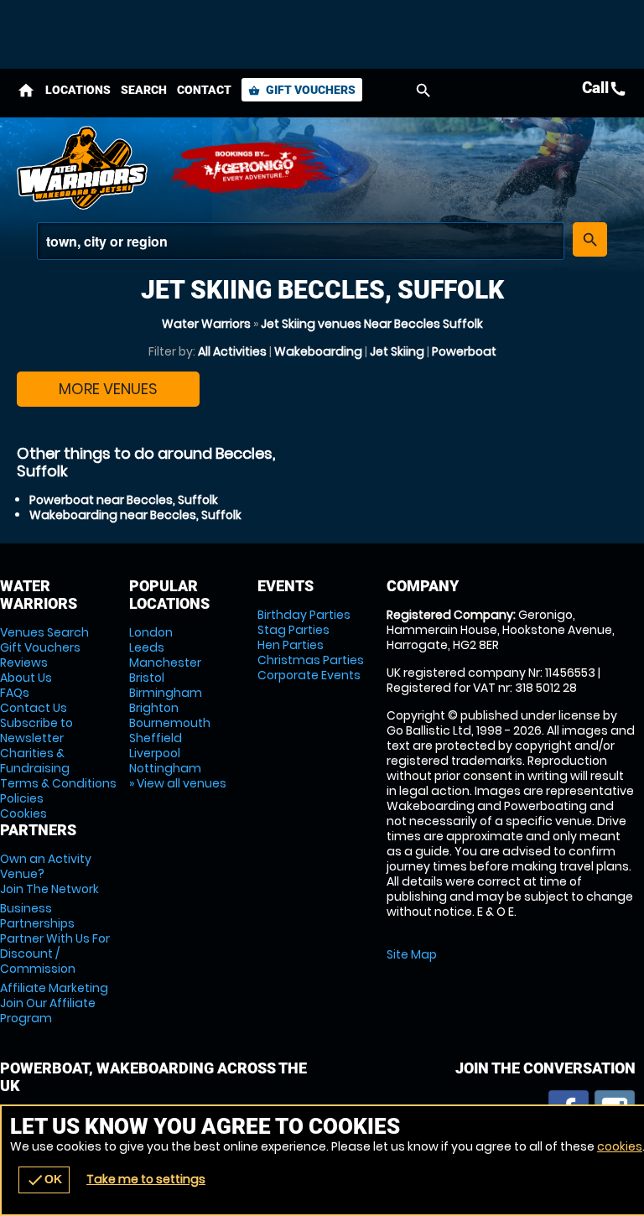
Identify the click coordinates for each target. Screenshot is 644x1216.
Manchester (165, 662)
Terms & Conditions (58, 783)
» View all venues (177, 783)
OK (44, 1180)
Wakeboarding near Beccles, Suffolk (135, 515)
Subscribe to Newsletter (36, 730)
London (151, 632)
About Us (26, 677)
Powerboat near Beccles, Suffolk (123, 499)
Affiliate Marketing (54, 1003)
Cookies (23, 813)
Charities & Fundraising (35, 761)
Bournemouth (169, 723)
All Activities (232, 351)
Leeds (146, 647)
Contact (204, 89)
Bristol (146, 677)
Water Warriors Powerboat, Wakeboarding (84, 168)
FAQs (14, 692)
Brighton (154, 707)
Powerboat (464, 351)
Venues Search (44, 632)
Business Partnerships (55, 938)
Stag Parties (293, 629)
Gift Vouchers (302, 89)
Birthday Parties (304, 614)
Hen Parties (290, 645)
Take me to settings (145, 1179)
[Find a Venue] (300, 241)
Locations (78, 89)
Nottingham (165, 768)
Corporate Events (309, 675)
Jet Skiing (397, 351)
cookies (619, 1146)
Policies (22, 798)
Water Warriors (206, 323)
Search (144, 89)
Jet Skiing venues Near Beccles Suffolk (372, 323)
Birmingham (165, 692)
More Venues (108, 388)
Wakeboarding (318, 351)
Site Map (412, 954)
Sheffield (155, 738)
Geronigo (251, 168)
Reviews (24, 662)
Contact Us (33, 707)
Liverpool (154, 753)
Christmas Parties (310, 660)
